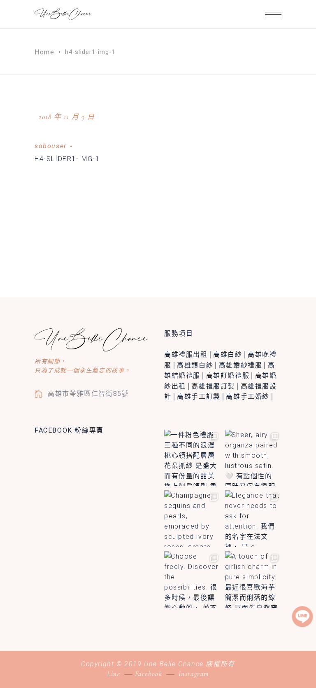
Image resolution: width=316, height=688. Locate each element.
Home (44, 52)
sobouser (51, 146)
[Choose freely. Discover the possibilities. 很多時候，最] (192, 579)
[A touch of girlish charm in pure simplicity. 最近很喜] (253, 579)
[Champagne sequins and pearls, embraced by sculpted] (192, 518)
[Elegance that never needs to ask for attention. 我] (253, 518)
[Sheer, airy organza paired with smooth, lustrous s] (253, 458)
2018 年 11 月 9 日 (67, 116)
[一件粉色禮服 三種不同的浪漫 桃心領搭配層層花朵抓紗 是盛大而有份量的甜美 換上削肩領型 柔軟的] (192, 458)
